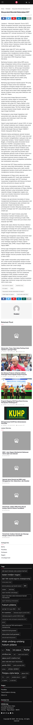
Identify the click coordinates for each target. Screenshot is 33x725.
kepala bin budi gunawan (9, 630)
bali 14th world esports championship (16, 579)
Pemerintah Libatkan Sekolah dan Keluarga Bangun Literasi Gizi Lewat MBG (15, 534)
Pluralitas (4, 549)
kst (2, 650)
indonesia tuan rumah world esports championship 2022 (14, 619)
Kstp (12, 288)
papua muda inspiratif (23, 654)
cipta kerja (11, 589)
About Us (4, 695)
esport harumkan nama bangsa (9, 592)
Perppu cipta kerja (10, 673)
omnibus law (6, 654)
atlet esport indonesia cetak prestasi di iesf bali (14, 571)
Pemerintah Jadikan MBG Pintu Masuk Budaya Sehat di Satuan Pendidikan (14, 507)
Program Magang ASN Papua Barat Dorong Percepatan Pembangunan (14, 401)
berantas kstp (19, 285)
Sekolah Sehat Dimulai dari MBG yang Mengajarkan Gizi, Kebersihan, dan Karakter (15, 480)
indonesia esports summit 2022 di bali (13, 616)
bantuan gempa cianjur (6, 582)
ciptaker (4, 589)
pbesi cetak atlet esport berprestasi (12, 661)
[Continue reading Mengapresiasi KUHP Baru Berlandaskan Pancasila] (16, 413)
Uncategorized (5, 558)
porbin (7, 677)
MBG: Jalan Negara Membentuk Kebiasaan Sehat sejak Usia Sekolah (15, 452)
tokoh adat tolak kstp (22, 294)
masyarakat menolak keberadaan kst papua (12, 291)
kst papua (4, 288)
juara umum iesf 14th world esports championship (12, 626)
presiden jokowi (16, 677)
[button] (26, 2)
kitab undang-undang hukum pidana (13, 643)
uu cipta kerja (13, 680)
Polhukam (19, 15)
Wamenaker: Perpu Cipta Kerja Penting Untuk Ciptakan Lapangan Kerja (15, 348)
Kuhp (26, 649)
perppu (4, 669)
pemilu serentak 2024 (18, 665)
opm (15, 654)
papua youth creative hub (11, 658)
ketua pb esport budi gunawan (9, 637)
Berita (3, 547)
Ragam (3, 555)
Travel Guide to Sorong (8, 692)
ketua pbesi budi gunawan (10, 634)
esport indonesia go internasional (10, 600)
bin (25, 586)
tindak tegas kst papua (8, 294)
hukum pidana (9, 604)
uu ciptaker (4, 680)
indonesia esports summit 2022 (22, 612)
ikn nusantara (6, 612)
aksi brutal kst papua (7, 285)
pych (24, 677)
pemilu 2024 (6, 665)
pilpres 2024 (25, 673)
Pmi (3, 677)
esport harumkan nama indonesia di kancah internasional (14, 596)
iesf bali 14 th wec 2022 (8, 609)
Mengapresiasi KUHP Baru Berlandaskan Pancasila (13, 422)
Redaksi (5, 15)
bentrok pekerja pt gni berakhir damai (11, 586)
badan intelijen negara (11, 575)
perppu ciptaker (13, 669)
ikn (19, 609)
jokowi (3, 622)
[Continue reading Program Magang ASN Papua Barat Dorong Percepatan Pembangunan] (16, 389)
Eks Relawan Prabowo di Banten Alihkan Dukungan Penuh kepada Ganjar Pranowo (14, 373)
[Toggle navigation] (2, 2)
